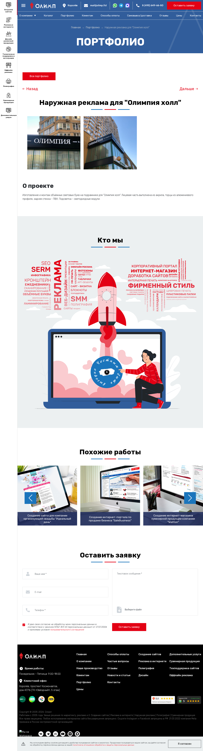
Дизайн (143, 675)
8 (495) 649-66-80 (152, 5)
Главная (81, 654)
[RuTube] (55, 733)
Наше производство (89, 668)
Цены (79, 689)
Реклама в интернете (8, 26)
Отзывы (164, 15)
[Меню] (23, 6)
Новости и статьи (118, 675)
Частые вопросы (118, 661)
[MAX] (77, 733)
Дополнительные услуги (8, 116)
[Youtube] (62, 733)
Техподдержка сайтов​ (184, 668)
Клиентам (87, 15)
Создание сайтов (8, 11)
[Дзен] (70, 733)
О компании (84, 661)
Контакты (195, 15)
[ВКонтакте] (40, 733)
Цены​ (179, 15)
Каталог (48, 15)
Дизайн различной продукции (8, 41)
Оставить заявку (184, 5)
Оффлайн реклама (8, 71)
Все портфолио (39, 76)
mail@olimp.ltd (98, 5)
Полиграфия (8, 86)
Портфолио (67, 15)
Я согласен (184, 743)
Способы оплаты (110, 15)
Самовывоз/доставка (139, 15)
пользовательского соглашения (67, 629)
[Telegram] (48, 733)
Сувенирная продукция (8, 101)
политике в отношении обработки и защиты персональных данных (103, 745)
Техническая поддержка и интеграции (9, 56)
